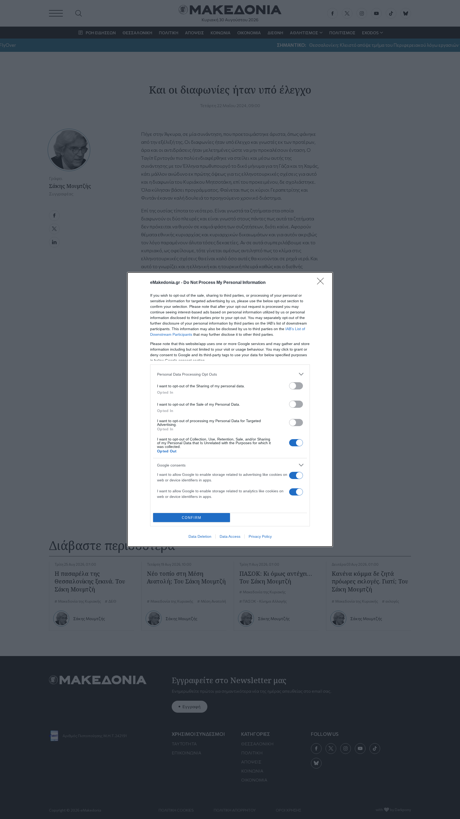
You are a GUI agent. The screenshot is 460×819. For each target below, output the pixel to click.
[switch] (296, 385)
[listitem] (230, 374)
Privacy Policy (260, 536)
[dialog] (230, 409)
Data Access (230, 536)
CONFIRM (192, 518)
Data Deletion (199, 536)
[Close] (322, 283)
